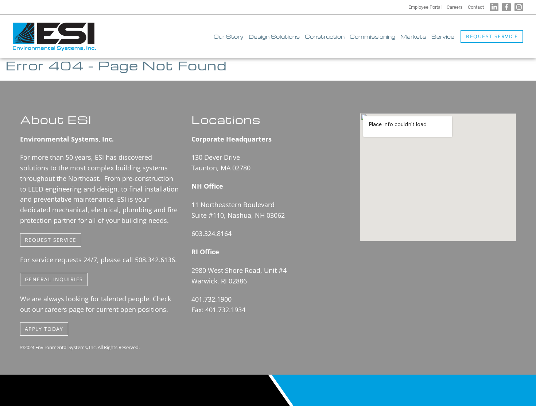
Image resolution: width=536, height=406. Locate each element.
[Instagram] (518, 7)
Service (442, 36)
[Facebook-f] (506, 7)
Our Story (229, 36)
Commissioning (372, 36)
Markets (413, 36)
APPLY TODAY (44, 328)
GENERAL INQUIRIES (54, 279)
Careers (455, 7)
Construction (325, 36)
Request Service (492, 36)
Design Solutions (274, 36)
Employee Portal (425, 7)
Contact (476, 7)
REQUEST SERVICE (51, 239)
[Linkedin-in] (494, 7)
